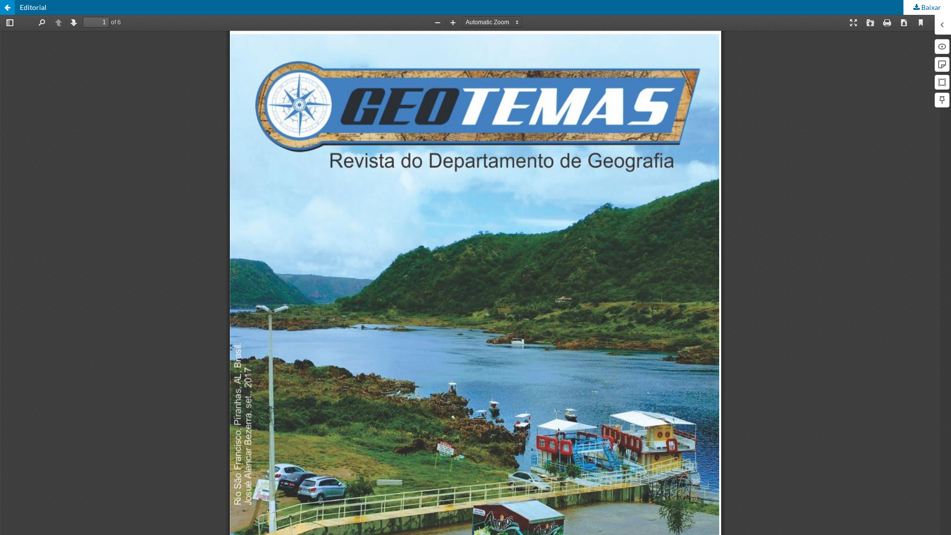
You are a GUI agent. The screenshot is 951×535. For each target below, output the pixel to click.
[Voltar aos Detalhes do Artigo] (7, 7)
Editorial (33, 7)
